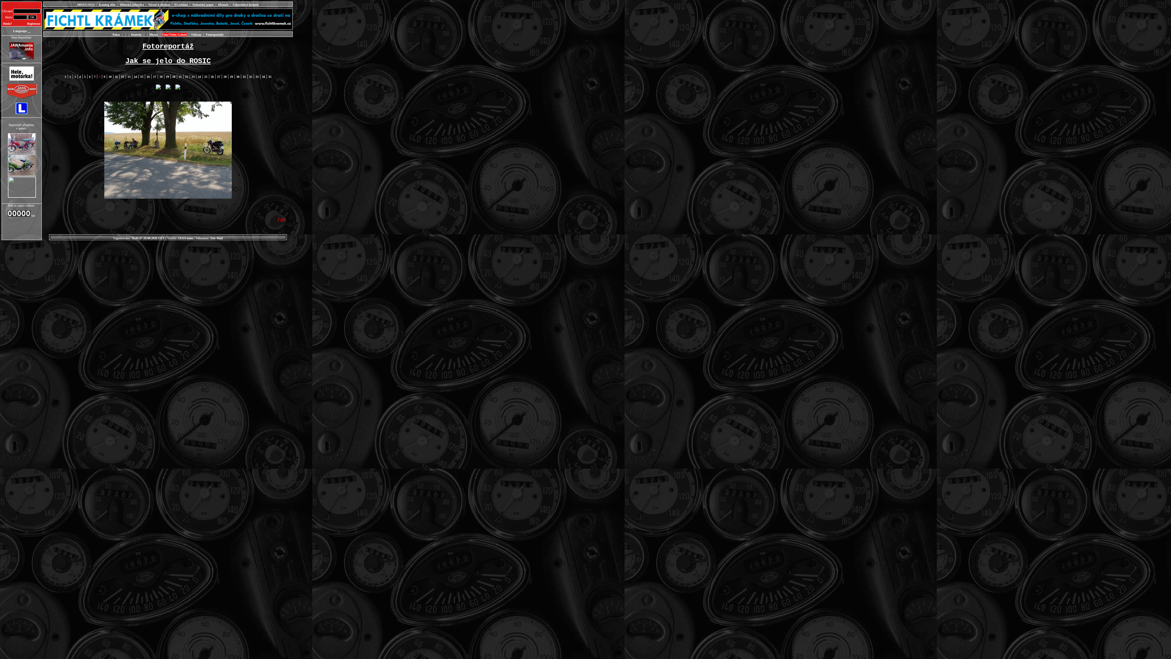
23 (193, 76)
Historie (223, 4)
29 (231, 76)
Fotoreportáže (215, 34)
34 (263, 76)
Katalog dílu (107, 4)
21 (180, 76)
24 (199, 76)
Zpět (281, 219)
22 (186, 76)
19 (167, 76)
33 (257, 76)
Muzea (153, 34)
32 (250, 76)
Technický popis (203, 4)
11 (116, 76)
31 (244, 76)
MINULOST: (86, 4)
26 (212, 76)
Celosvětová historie (246, 4)
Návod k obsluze (159, 4)
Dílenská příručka (132, 4)
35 (269, 76)
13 (129, 76)
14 (135, 76)
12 (122, 76)
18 (161, 76)
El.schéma (181, 4)
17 (154, 76)
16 (148, 76)
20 (173, 76)
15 (141, 76)
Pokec (116, 34)
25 (205, 76)
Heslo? (7, 23)
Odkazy (196, 34)
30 (237, 76)
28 (225, 76)
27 (218, 76)
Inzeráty (136, 34)
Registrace (33, 23)
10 (110, 76)
